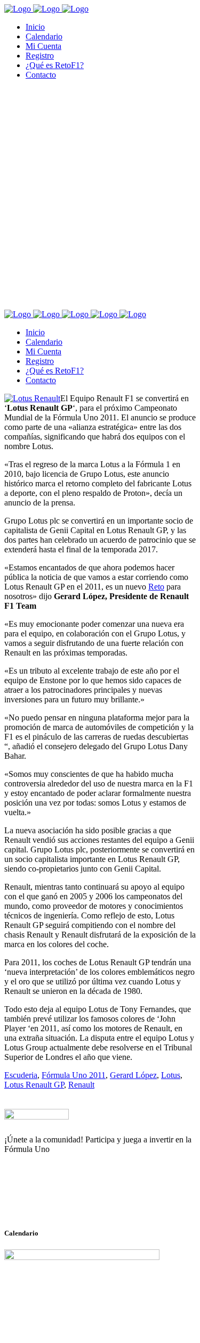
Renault (81, 1084)
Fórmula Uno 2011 (74, 1075)
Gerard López (133, 1075)
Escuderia (20, 1075)
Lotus (170, 1075)
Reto (156, 586)
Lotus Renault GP (34, 1084)
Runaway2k (56, 1201)
